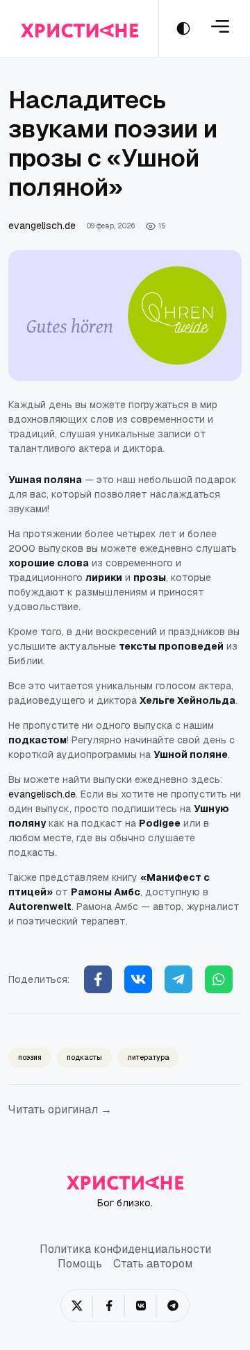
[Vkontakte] (138, 979)
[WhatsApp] (219, 979)
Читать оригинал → (60, 1109)
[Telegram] (178, 979)
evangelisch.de (42, 225)
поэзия (30, 1057)
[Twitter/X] (77, 1306)
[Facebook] (98, 979)
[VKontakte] (141, 1306)
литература (148, 1057)
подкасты (84, 1057)
